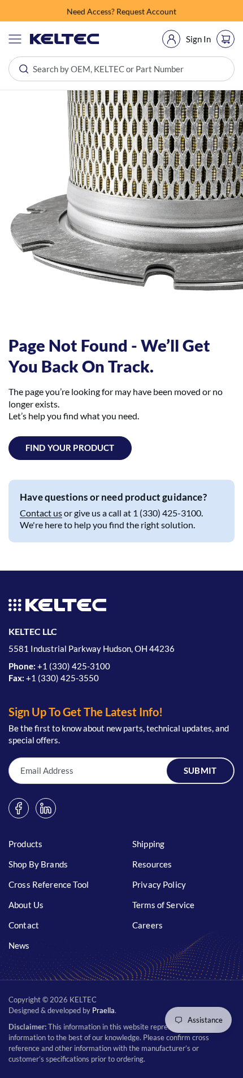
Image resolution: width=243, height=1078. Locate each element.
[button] (14, 39)
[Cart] (225, 39)
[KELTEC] (64, 39)
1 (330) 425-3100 (76, 666)
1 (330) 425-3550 (65, 678)
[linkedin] (46, 808)
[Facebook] (18, 808)
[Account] (171, 39)
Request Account (146, 10)
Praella (103, 1010)
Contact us (41, 512)
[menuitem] (171, 39)
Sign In (198, 39)
